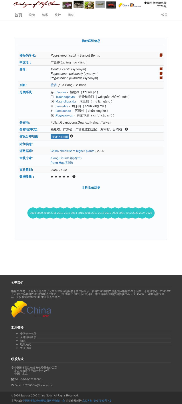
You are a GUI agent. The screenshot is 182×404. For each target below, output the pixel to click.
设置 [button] (164, 14)
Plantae (60, 92)
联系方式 (25, 344)
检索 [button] (45, 14)
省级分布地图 (60, 136)
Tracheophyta (65, 97)
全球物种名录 (28, 337)
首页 (18, 15)
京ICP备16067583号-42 (96, 400)
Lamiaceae (63, 110)
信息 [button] (71, 14)
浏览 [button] (32, 14)
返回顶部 (25, 347)
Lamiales (61, 106)
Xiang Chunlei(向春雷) (66, 158)
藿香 (54, 85)
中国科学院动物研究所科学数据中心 (43, 400)
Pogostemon (64, 115)
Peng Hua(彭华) (62, 162)
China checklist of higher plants (72, 151)
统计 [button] (58, 14)
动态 (23, 340)
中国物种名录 (28, 333)
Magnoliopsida (65, 101)
